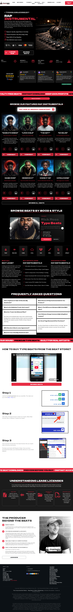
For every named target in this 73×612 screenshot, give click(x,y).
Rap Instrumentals (53, 569)
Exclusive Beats (53, 577)
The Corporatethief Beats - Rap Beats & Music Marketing (28, 590)
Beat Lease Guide (53, 581)
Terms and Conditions (7, 579)
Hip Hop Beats (53, 572)
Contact (4, 572)
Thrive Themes (13, 580)
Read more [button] (40, 81)
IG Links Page (5, 573)
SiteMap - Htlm (6, 577)
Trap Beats (52, 568)
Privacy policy (6, 575)
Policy (38, 591)
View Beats (55, 239)
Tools (10, 571)
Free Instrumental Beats (55, 576)
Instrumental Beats (54, 570)
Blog (4, 570)
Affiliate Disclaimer (49, 590)
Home (4, 568)
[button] (72, 76)
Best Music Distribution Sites (56, 582)
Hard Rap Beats (53, 574)
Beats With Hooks (53, 578)
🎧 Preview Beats (46, 239)
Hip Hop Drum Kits (53, 571)
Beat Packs (52, 580)
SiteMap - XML (6, 576)
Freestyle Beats (53, 575)
